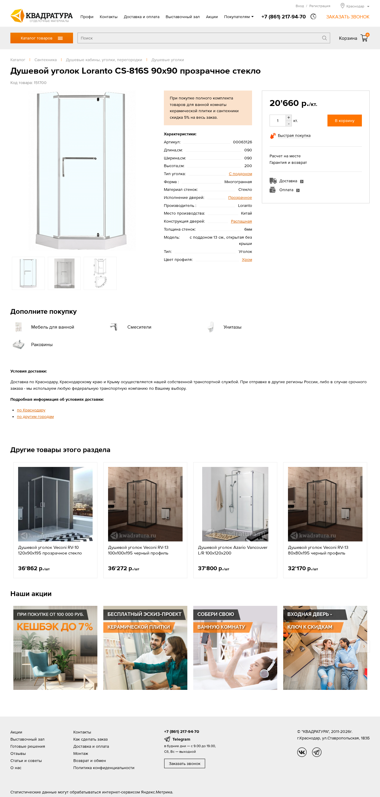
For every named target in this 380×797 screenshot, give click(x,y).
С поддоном (240, 173)
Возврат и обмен (89, 760)
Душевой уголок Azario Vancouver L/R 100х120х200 (232, 550)
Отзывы (18, 753)
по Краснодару (31, 410)
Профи (87, 16)
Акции (212, 16)
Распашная (241, 221)
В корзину (344, 120)
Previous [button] (16, 171)
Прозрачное (240, 197)
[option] (82, 171)
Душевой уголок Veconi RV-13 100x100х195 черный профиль (138, 550)
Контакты (109, 16)
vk (302, 752)
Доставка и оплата (141, 16)
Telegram (181, 739)
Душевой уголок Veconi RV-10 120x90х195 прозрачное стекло (50, 550)
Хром (247, 259)
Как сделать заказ (90, 739)
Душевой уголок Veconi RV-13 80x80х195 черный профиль (318, 550)
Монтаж (80, 753)
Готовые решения (27, 746)
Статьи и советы (26, 760)
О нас (15, 767)
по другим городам (35, 416)
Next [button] (148, 171)
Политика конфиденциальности (103, 767)
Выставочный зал (183, 16)
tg (317, 752)
